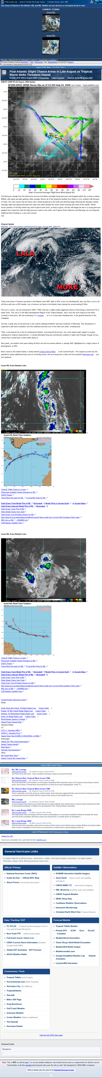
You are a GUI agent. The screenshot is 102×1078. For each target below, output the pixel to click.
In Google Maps (79, 503)
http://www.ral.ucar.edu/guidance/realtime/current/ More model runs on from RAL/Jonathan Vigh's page (40, 517)
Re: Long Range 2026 (21, 810)
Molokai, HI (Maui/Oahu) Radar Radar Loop (17, 714)
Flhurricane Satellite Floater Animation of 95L (18, 492)
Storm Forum (13, 882)
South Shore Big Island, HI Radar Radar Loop (18, 708)
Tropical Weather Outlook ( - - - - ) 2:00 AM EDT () (38, 62)
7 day (32, 62)
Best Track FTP (14, 933)
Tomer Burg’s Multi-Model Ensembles (73, 942)
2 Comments (43, 78)
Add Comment (58, 78)
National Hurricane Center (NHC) (22, 873)
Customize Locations (47, 60)
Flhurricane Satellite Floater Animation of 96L (18, 661)
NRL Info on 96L (7, 689)
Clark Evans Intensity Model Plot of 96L (17, 675)
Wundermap (52, 62)
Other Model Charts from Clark (13, 512)
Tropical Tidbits (14, 977)
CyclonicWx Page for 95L (36, 498)
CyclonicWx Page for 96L (36, 666)
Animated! (38, 503)
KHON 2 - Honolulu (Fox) (10, 733)
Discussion (39, 62)
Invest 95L (51, 12)
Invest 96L (51, 35)
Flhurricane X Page (60, 832)
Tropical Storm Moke (47, 352)
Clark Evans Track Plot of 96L (12, 678)
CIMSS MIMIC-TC (64, 885)
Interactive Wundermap (66, 907)
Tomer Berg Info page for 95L (12, 498)
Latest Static (44, 708)
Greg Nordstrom (14, 1004)
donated (29, 1065)
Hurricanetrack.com (16, 982)
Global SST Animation (17, 950)
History (70, 62)
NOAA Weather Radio (17, 954)
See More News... (59, 67)
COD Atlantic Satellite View (11, 523)
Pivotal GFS (61, 930)
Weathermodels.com (65, 951)
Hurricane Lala (88, 354)
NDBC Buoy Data (64, 899)
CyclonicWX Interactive (66, 963)
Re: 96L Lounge (19, 769)
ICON (73, 930)
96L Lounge (17, 799)
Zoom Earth (61, 878)
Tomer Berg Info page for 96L (12, 666)
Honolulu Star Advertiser (10, 750)
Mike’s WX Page (14, 999)
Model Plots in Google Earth (57, 503)
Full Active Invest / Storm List (20, 938)
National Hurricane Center (64, 1070)
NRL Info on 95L (7, 520)
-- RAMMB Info (21, 520)
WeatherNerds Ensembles (68, 938)
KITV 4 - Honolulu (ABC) (10, 730)
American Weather (15, 1013)
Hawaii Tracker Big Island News (13, 758)
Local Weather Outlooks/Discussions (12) (17, 65)
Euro (82, 930)
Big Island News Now (9, 756)
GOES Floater (6, 495)
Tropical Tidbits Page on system (13, 490)
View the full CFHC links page (51, 1035)
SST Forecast (35, 950)
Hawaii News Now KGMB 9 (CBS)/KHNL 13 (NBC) (20, 736)
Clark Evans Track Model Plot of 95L (16, 503)
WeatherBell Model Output (68, 947)
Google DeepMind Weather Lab (70, 956)
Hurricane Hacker (15, 1026)
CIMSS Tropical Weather (67, 894)
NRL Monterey (62, 890)
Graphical (24, 62)
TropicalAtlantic (14, 991)
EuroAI (91, 930)
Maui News (5, 747)
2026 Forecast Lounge (19, 771)
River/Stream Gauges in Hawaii (13, 719)
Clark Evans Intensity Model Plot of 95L (17, 506)
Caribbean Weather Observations (71, 903)
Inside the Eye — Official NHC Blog (23, 878)
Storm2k (10, 995)
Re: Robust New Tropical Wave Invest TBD (31, 778)
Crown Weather (14, 1017)
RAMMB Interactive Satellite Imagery (73, 873)
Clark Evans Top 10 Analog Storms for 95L (17, 515)
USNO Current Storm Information (22, 942)
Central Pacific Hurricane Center (13, 700)
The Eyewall (12, 1022)
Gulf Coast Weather (16, 1008)
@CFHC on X (41, 840)
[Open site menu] (2, 2)
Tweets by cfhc (7, 836)
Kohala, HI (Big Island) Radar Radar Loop (17, 711)
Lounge (41, 315)
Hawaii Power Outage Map (11, 722)
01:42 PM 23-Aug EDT (84, 78)
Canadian (61, 933)
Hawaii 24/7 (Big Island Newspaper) (14, 742)
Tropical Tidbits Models (66, 926)
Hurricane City (13, 986)
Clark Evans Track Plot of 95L (12, 509)
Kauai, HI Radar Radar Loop (12, 717)
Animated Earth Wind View (68, 912)
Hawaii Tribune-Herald (9, 744)
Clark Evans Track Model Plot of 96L (16, 672)
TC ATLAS (11, 926)
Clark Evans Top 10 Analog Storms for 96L (17, 683)
